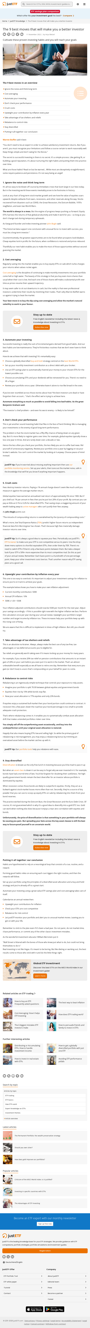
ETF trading (28, 993)
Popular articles (10, 1170)
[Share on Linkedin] (21, 34)
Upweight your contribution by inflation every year (27, 112)
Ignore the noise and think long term (21, 89)
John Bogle (51, 223)
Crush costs (10, 108)
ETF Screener (10, 542)
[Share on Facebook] (13, 34)
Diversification (9, 765)
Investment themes (12, 1113)
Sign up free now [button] (45, 1224)
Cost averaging (11, 93)
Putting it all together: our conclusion (21, 131)
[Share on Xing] (17, 34)
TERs (40, 522)
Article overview (11, 1118)
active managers (30, 506)
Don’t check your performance (18, 103)
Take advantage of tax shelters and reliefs (23, 117)
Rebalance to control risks (16, 122)
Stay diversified (11, 127)
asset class (19, 770)
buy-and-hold (37, 361)
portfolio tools (25, 749)
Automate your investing (15, 98)
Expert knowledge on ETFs (15, 1108)
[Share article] (4, 34)
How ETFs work (11, 1104)
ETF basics (9, 1100)
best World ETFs (71, 361)
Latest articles (9, 1127)
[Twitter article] (8, 34)
